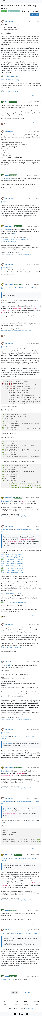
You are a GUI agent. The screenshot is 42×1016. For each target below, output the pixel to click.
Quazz (7, 102)
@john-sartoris (5, 178)
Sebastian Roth (9, 226)
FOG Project (29, 1008)
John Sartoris (9, 21)
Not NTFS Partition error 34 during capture (25, 933)
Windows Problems (15, 11)
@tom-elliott (5, 733)
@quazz (3, 202)
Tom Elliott (8, 661)
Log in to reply (34, 14)
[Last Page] (29, 992)
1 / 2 (21, 992)
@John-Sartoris (6, 229)
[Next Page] (25, 992)
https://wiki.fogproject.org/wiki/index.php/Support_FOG (16, 254)
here (14, 233)
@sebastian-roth (6, 268)
